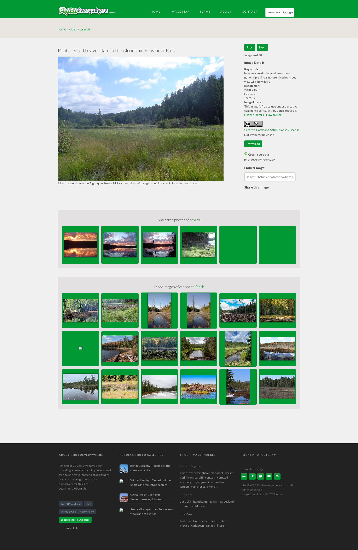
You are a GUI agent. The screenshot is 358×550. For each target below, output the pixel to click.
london (185, 486)
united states (217, 521)
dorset (229, 473)
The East (186, 495)
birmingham (201, 473)
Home (156, 11)
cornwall (222, 477)
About (226, 11)
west (73, 29)
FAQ (88, 503)
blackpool (217, 473)
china (184, 506)
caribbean (197, 525)
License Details (254, 114)
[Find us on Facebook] (252, 476)
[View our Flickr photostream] (244, 476)
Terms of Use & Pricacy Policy (77, 511)
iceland (193, 521)
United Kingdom (191, 466)
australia (185, 501)
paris (204, 521)
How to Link (274, 114)
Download (253, 143)
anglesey (186, 473)
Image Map (180, 11)
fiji (191, 506)
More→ (213, 486)
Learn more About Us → (74, 488)
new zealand (226, 501)
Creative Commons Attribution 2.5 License (272, 130)
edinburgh (186, 482)
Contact (250, 11)
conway (210, 477)
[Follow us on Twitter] (260, 476)
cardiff (199, 477)
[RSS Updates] (277, 476)
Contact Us (70, 528)
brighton (187, 477)
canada (85, 29)
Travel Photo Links (71, 503)
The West (187, 514)
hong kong (200, 501)
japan (212, 501)
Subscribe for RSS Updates (75, 519)
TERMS (205, 11)
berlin (183, 521)
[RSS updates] (269, 476)
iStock (199, 286)
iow (210, 482)
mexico (184, 525)
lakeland (220, 482)
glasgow (200, 482)
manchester (199, 486)
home (62, 29)
